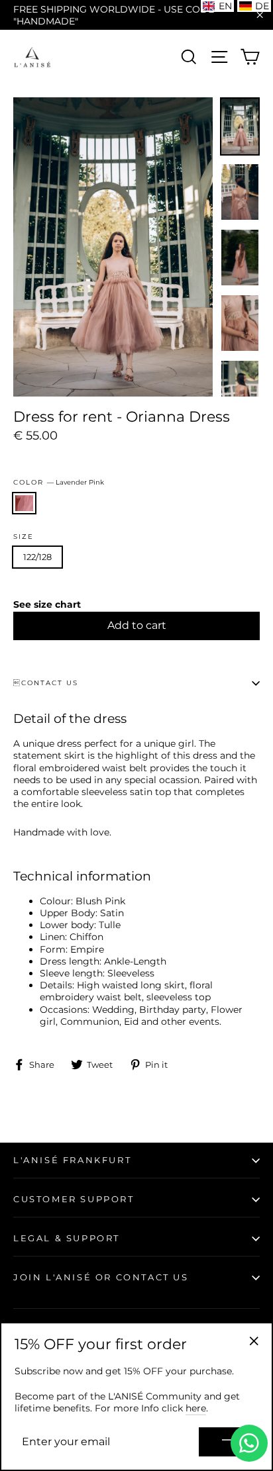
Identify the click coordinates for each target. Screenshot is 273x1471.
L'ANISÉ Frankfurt (72, 1160)
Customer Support (74, 1199)
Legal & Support (66, 1238)
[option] (113, 247)
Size (23, 537)
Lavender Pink (24, 503)
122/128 (37, 556)
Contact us (45, 683)
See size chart (47, 604)
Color (58, 482)
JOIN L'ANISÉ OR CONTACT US (101, 1277)
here (196, 1408)
